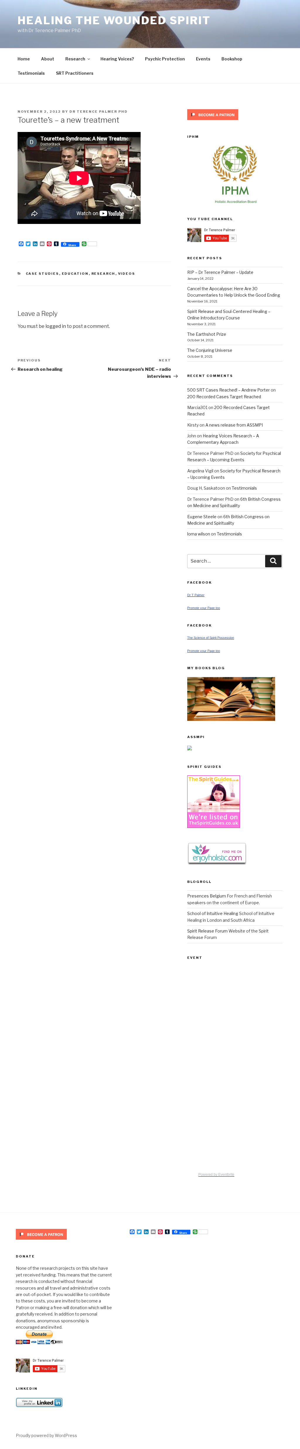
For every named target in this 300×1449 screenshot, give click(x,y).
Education (75, 274)
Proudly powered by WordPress (46, 1435)
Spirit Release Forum (207, 930)
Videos (126, 274)
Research (75, 58)
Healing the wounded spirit (114, 20)
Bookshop (231, 58)
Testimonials (31, 73)
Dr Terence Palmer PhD (98, 111)
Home (24, 58)
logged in (55, 326)
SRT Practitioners (74, 73)
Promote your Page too (203, 608)
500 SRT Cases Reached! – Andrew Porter (228, 389)
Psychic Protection (165, 58)
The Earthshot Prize (206, 334)
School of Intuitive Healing (212, 913)
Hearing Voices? (117, 58)
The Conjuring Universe (209, 350)
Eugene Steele (202, 516)
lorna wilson (198, 533)
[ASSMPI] (189, 748)
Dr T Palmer (195, 595)
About (47, 58)
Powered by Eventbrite (216, 1175)
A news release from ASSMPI (234, 424)
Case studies (42, 274)
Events (203, 58)
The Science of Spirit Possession (210, 637)
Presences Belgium (206, 895)
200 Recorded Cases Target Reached (224, 396)
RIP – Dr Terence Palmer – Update (220, 272)
